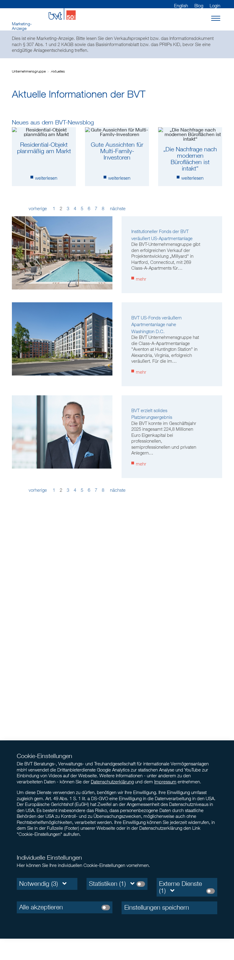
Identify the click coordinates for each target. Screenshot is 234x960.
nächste (117, 208)
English (181, 5)
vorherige (38, 208)
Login (215, 5)
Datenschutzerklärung (112, 781)
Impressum (165, 781)
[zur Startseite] (62, 13)
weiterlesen (46, 178)
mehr (141, 279)
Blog (198, 5)
